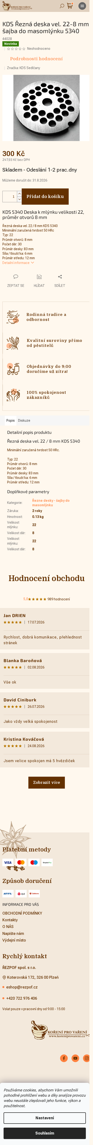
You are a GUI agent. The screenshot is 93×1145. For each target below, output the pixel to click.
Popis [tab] (10, 420)
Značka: (23, 68)
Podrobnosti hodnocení (36, 58)
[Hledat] (62, 6)
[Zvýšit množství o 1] (19, 194)
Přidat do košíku (45, 196)
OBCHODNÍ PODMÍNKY (22, 913)
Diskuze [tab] (24, 420)
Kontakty (10, 920)
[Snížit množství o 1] (19, 199)
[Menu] (82, 6)
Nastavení (45, 1118)
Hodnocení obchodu (47, 578)
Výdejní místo (14, 940)
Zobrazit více (46, 782)
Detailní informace (16, 263)
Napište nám (13, 933)
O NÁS (8, 926)
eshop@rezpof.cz (22, 987)
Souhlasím (44, 1133)
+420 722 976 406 (21, 998)
